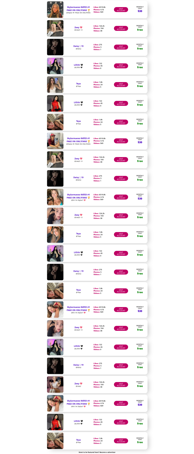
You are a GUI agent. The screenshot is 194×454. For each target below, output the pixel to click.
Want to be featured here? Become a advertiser (97, 452)
